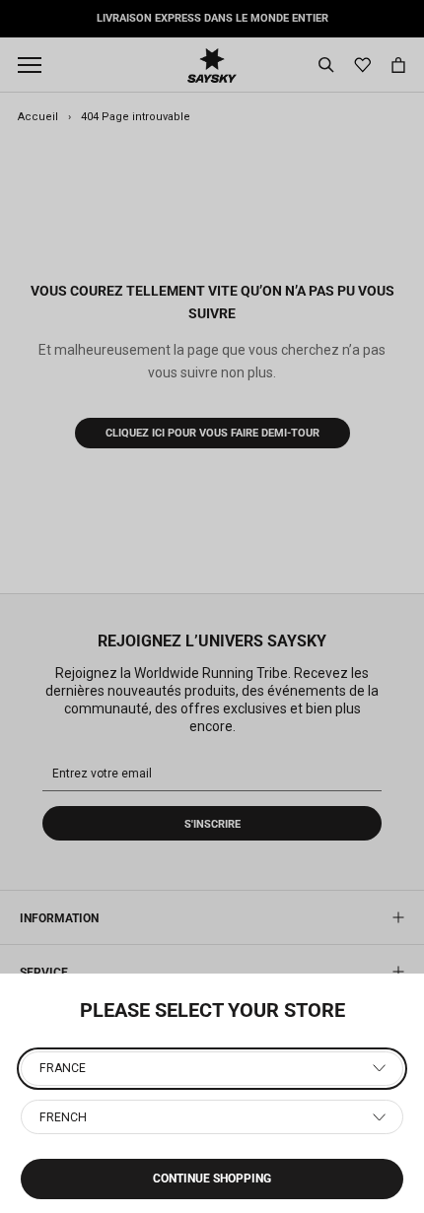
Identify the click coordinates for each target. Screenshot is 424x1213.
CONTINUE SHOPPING (212, 1178)
